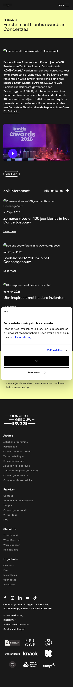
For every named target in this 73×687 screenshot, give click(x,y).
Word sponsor (11, 545)
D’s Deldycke (11, 111)
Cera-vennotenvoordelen (18, 480)
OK (37, 360)
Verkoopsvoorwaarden (16, 624)
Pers (5, 570)
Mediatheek (10, 575)
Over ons (8, 565)
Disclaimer (9, 619)
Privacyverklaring (13, 615)
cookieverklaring (21, 336)
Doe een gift (10, 549)
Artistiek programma (15, 441)
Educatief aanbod (13, 461)
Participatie (10, 446)
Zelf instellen (54, 350)
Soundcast (9, 579)
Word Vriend (10, 535)
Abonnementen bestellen (18, 500)
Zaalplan (8, 505)
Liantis (36, 66)
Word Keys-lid (11, 540)
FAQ (5, 519)
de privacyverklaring (18, 387)
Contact (8, 495)
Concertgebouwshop (15, 475)
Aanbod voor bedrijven (16, 465)
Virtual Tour (10, 515)
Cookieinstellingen (14, 629)
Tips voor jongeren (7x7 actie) (20, 470)
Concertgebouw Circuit (17, 451)
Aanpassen (34, 372)
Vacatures (9, 584)
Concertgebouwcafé (15, 510)
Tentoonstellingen (14, 456)
